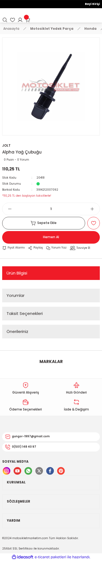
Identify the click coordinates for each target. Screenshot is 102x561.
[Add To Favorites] (93, 223)
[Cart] (27, 20)
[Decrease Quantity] (7, 209)
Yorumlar (15, 295)
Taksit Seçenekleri (25, 313)
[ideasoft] (22, 557)
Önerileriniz (17, 331)
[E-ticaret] (50, 557)
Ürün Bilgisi (17, 273)
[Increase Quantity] (95, 209)
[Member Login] (20, 20)
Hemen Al (51, 237)
